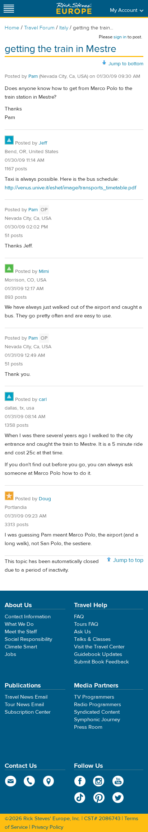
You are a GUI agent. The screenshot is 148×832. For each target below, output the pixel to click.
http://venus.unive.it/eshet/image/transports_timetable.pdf (70, 187)
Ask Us (82, 631)
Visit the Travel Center (99, 646)
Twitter (118, 797)
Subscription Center (28, 712)
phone (30, 781)
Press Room (88, 727)
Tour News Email (24, 704)
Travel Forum (39, 27)
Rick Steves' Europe (74, 8)
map (49, 781)
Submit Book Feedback (101, 661)
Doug (45, 499)
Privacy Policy (47, 827)
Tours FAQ (86, 624)
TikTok (80, 797)
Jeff (43, 143)
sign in (120, 37)
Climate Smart (21, 646)
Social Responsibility (28, 639)
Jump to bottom (125, 64)
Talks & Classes (92, 639)
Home (12, 27)
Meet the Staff (21, 631)
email (11, 781)
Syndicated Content (97, 712)
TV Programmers (94, 697)
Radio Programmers (97, 704)
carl (43, 399)
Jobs (10, 654)
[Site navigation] (9, 8)
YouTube (118, 781)
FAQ (79, 616)
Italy (63, 27)
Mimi (44, 271)
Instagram (99, 781)
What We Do (19, 624)
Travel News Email (26, 697)
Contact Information (28, 616)
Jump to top (128, 560)
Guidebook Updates (98, 654)
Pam (33, 76)
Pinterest (99, 797)
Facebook (80, 781)
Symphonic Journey (97, 719)
